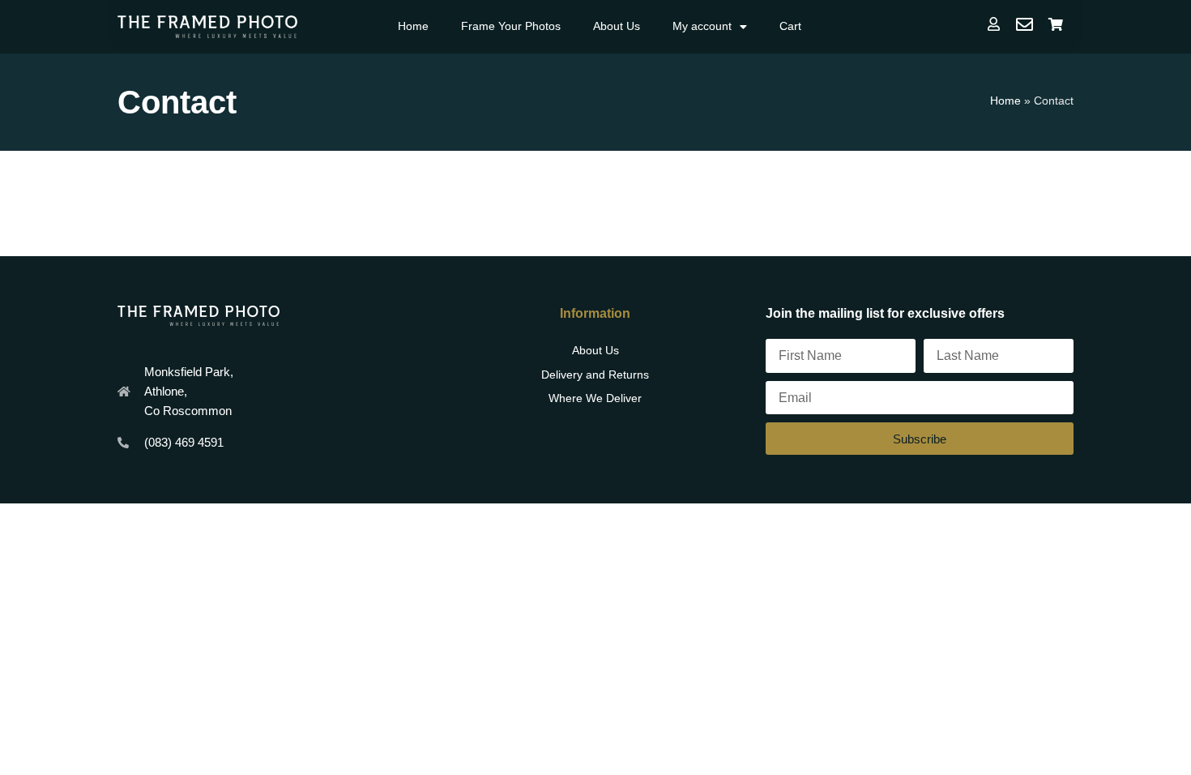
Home (413, 25)
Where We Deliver (595, 398)
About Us (616, 25)
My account (702, 25)
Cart (790, 25)
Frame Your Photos (511, 25)
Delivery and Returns (595, 374)
